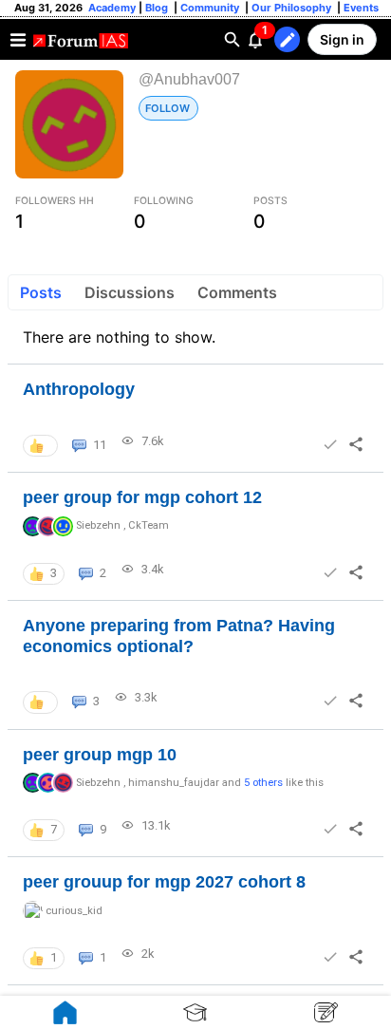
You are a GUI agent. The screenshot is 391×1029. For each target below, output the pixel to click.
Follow (167, 108)
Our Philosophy (290, 7)
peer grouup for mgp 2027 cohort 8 (164, 881)
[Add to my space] (330, 444)
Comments (237, 292)
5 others (263, 782)
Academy (112, 7)
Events (360, 7)
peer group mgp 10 (100, 754)
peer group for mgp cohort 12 (142, 497)
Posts (41, 292)
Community (211, 7)
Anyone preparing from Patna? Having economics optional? (179, 636)
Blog (158, 7)
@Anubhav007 (189, 79)
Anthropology (79, 389)
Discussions (129, 292)
